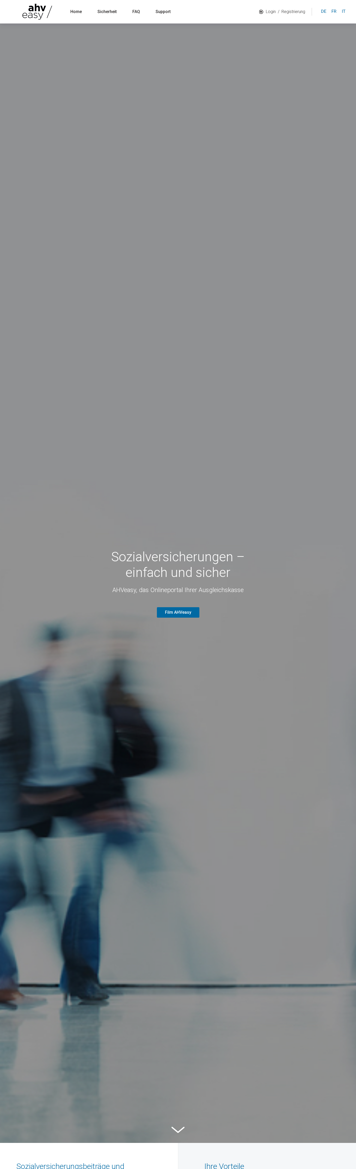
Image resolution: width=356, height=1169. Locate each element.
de (323, 11)
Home (76, 11)
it (344, 11)
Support (163, 11)
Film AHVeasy (178, 612)
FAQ (136, 11)
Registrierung (293, 11)
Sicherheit (107, 11)
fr (334, 11)
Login (271, 11)
